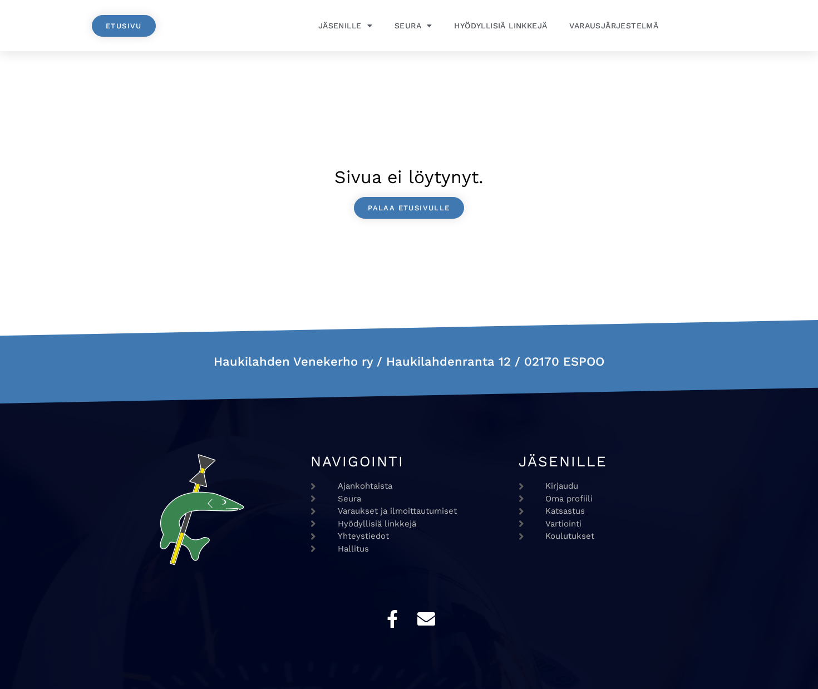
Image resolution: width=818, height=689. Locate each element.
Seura (408, 25)
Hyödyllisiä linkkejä (500, 25)
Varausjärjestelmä (613, 25)
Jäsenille (340, 25)
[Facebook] (392, 619)
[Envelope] (426, 619)
